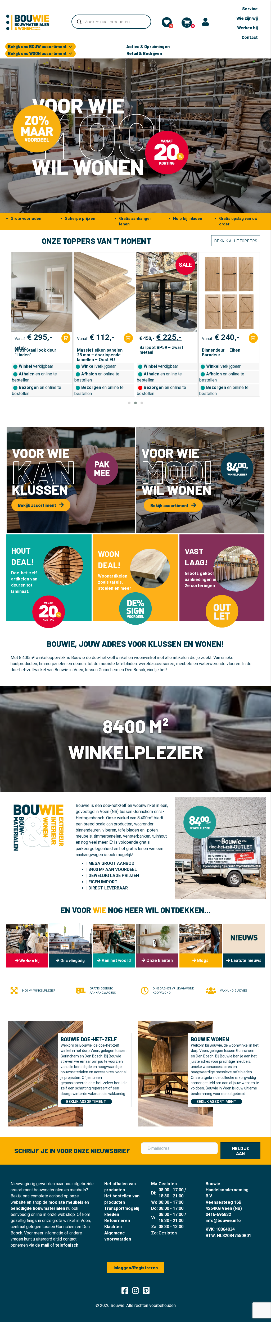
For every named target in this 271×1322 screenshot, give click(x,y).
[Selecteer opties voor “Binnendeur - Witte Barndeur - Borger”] (253, 338)
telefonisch (66, 1245)
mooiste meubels (65, 1202)
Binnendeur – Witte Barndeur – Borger (221, 352)
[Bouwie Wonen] (175, 1073)
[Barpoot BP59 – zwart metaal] (104, 292)
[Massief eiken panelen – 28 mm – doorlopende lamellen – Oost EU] (41, 292)
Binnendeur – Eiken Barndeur (158, 352)
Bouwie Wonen (210, 1039)
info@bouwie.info (223, 1220)
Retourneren (117, 1220)
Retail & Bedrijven (144, 53)
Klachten (113, 1226)
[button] (129, 403)
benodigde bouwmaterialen (38, 1208)
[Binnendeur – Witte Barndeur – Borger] (229, 292)
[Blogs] (200, 945)
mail (45, 1245)
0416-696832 (218, 1214)
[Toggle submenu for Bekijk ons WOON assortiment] (70, 54)
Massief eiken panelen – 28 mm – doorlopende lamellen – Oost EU (39, 355)
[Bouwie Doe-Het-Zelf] (45, 1073)
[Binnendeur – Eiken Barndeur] (166, 292)
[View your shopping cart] (187, 22)
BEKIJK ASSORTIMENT (86, 1102)
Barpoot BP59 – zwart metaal (99, 350)
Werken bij (247, 27)
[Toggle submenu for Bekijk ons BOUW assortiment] (70, 47)
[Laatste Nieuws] (244, 945)
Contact (250, 37)
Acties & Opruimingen (148, 46)
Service (250, 8)
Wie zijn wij (247, 18)
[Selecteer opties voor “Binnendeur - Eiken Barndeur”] (190, 338)
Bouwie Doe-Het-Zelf (89, 1039)
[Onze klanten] (157, 945)
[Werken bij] (27, 945)
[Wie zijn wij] (114, 945)
